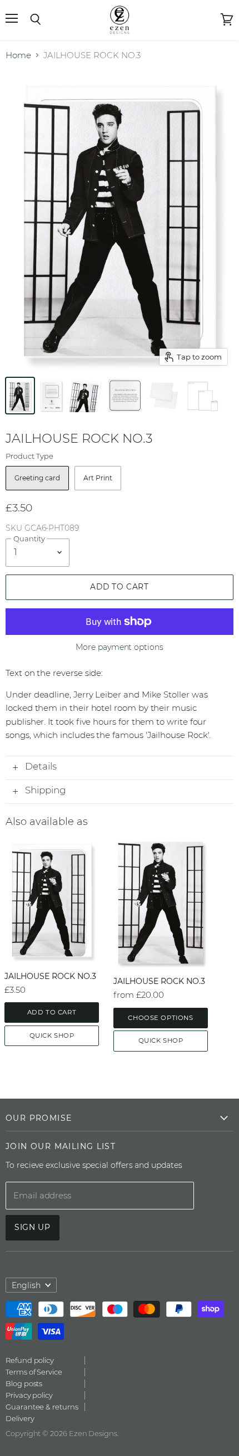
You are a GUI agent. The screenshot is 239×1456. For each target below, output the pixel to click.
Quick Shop (51, 1035)
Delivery (20, 1418)
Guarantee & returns (42, 1406)
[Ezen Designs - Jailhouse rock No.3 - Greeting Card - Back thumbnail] (51, 395)
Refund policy (30, 1360)
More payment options (119, 647)
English (26, 1285)
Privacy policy (29, 1395)
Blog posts (24, 1383)
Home (18, 55)
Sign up (32, 1227)
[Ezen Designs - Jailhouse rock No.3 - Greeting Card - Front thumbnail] (20, 395)
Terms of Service (34, 1371)
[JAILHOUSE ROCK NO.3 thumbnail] (86, 395)
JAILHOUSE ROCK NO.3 (50, 976)
